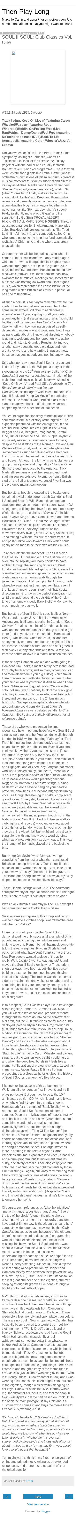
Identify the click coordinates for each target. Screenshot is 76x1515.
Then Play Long (25, 11)
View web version (38, 1504)
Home (38, 1496)
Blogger (45, 1511)
